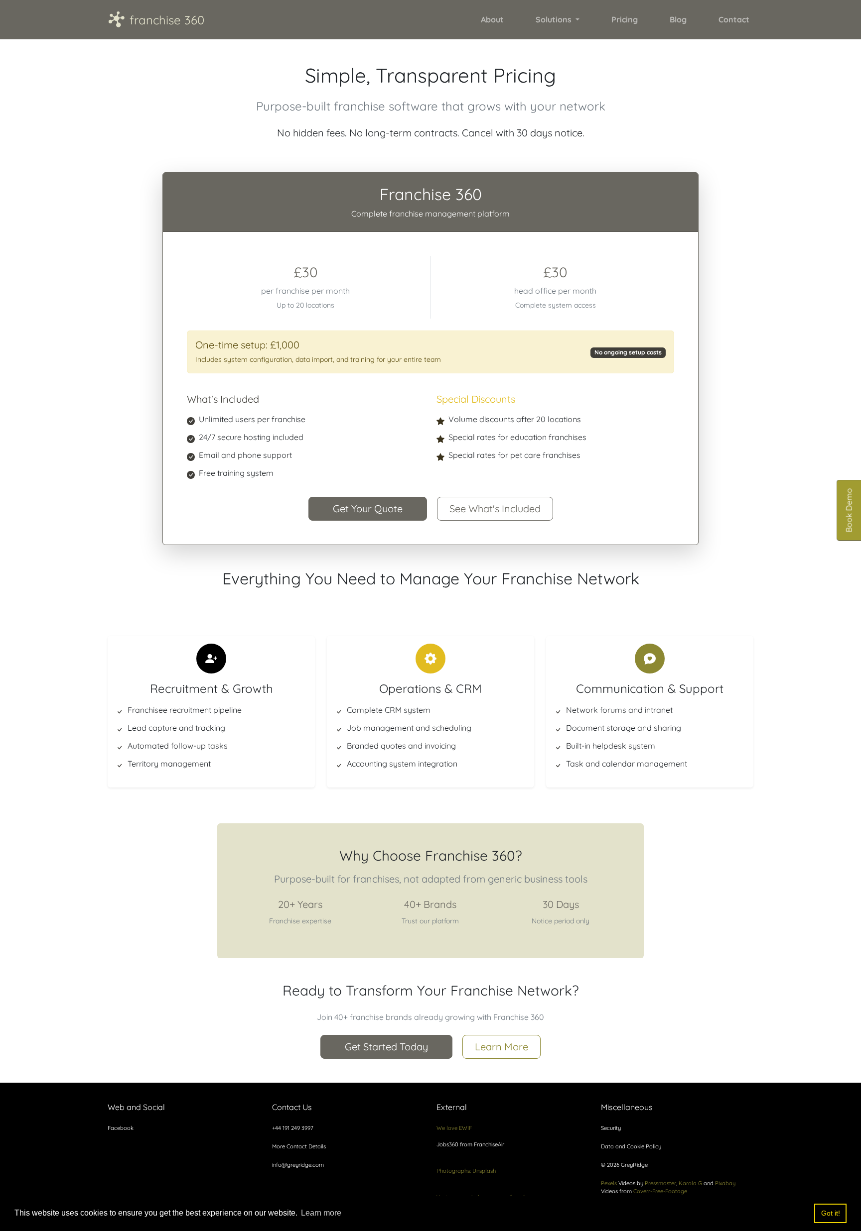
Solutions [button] (555, 19)
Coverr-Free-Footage (660, 1191)
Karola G (690, 1183)
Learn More (501, 1046)
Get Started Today (386, 1046)
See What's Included (495, 508)
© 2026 (624, 1164)
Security (611, 1127)
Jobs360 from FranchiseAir (470, 1144)
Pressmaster (660, 1183)
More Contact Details (299, 1146)
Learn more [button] (321, 1213)
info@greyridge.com (298, 1164)
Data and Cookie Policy (631, 1146)
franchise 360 (156, 19)
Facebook (121, 1127)
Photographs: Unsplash (466, 1170)
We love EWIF (454, 1127)
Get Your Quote (368, 508)
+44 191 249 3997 (292, 1127)
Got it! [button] (830, 1213)
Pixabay (725, 1183)
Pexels (609, 1183)
